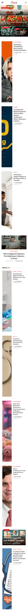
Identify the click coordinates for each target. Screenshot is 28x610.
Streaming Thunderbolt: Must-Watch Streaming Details (20, 47)
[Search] (25, 2)
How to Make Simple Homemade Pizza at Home (12, 23)
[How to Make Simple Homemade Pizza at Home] (14, 21)
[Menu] (3, 2)
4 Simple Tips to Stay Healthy (13, 11)
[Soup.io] (14, 2)
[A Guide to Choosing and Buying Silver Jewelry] (7, 366)
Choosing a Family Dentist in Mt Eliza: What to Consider (20, 177)
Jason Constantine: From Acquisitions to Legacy (19, 471)
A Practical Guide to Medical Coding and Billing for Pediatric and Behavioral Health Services (19, 556)
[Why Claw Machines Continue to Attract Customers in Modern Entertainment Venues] (7, 431)
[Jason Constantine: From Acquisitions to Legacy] (7, 496)
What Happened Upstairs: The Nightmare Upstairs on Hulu (14, 256)
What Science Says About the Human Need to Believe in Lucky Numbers (7, 32)
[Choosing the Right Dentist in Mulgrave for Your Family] (7, 301)
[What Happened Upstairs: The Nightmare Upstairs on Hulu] (14, 242)
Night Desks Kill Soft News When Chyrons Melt (20, 33)
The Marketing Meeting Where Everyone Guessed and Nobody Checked (13, 537)
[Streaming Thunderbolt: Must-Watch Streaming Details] (7, 71)
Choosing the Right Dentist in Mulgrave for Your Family (19, 276)
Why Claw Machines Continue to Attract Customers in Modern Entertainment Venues (19, 409)
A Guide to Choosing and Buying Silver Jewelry (17, 341)
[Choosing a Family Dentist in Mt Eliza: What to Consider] (7, 201)
